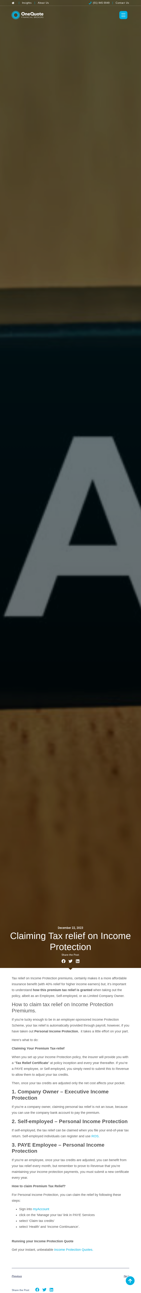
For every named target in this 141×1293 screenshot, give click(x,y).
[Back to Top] (130, 1281)
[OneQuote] (27, 15)
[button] (63, 961)
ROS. (95, 1136)
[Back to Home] (14, 3)
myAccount (41, 1209)
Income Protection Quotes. (73, 1249)
